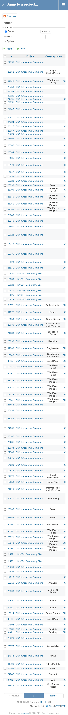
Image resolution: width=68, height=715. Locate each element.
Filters (9, 27)
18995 (11, 571)
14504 (11, 624)
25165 (11, 418)
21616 (11, 489)
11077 (11, 312)
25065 (11, 509)
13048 (11, 355)
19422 (11, 244)
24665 (11, 428)
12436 (11, 470)
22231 (11, 442)
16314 (11, 394)
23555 (11, 517)
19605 (11, 158)
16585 (11, 629)
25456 (11, 87)
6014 (10, 632)
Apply (9, 49)
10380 (11, 366)
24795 (11, 99)
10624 (11, 299)
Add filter (8, 37)
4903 (10, 600)
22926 (11, 638)
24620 (11, 117)
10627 (11, 290)
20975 (11, 646)
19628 (11, 234)
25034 (11, 380)
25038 (11, 341)
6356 (10, 548)
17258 (11, 482)
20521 (11, 387)
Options (10, 41)
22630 (11, 325)
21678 (11, 476)
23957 (11, 130)
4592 (10, 607)
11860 (11, 348)
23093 (11, 185)
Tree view (11, 16)
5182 (10, 619)
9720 (10, 305)
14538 (11, 176)
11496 (11, 664)
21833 (11, 333)
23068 (11, 567)
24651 (11, 102)
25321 (11, 537)
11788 (11, 209)
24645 (11, 109)
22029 (11, 134)
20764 (11, 152)
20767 (11, 145)
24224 (11, 122)
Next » (53, 695)
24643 (11, 655)
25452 (11, 404)
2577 (10, 554)
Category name (53, 56)
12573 (11, 543)
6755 (10, 531)
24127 (11, 126)
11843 (11, 81)
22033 (11, 447)
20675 (11, 458)
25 (41, 702)
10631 (11, 273)
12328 (11, 181)
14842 (11, 172)
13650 (11, 319)
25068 (11, 668)
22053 (11, 62)
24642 (11, 674)
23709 (11, 189)
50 (45, 702)
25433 (11, 410)
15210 (11, 583)
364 (11, 400)
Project (30, 56)
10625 (11, 295)
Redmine (25, 713)
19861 (11, 226)
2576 (10, 561)
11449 (11, 685)
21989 (11, 452)
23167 (11, 436)
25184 (11, 91)
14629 (11, 465)
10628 (11, 285)
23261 (11, 203)
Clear (22, 49)
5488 (10, 524)
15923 (11, 262)
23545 (11, 196)
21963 (11, 138)
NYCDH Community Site (29, 273)
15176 (11, 165)
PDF (63, 706)
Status (10, 31)
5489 (10, 361)
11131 (11, 267)
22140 (11, 221)
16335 (11, 253)
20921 (11, 498)
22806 (11, 591)
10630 (11, 279)
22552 (11, 72)
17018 (11, 577)
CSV (57, 706)
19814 (11, 613)
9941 (10, 680)
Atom (51, 706)
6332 (10, 373)
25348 (11, 215)
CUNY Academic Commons (29, 62)
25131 (11, 96)
